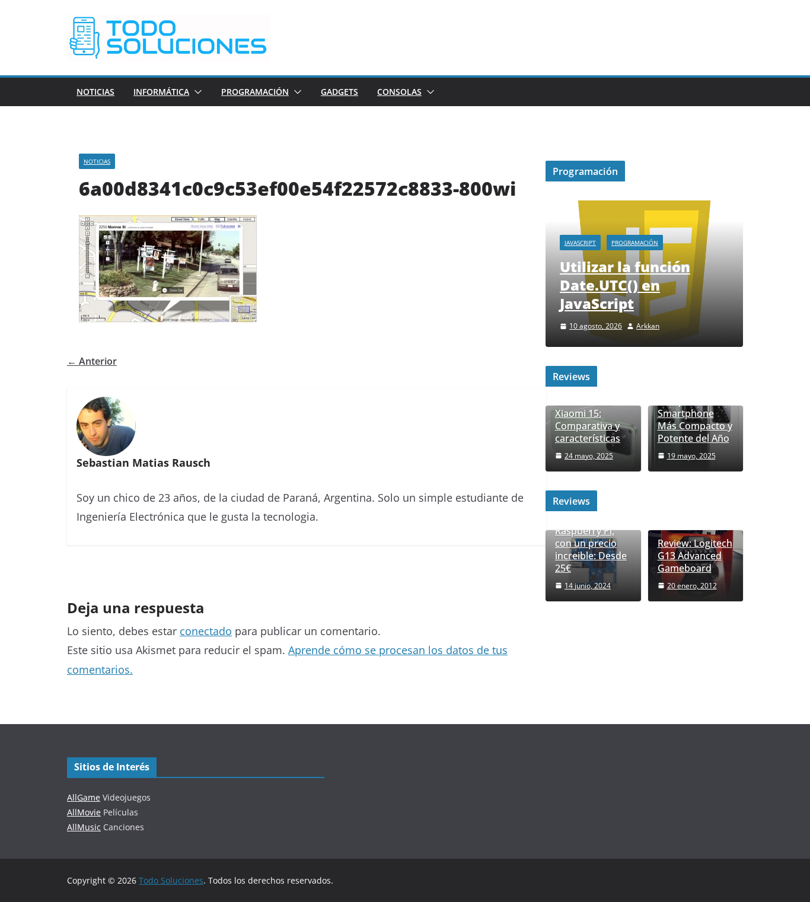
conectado (206, 631)
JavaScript (580, 242)
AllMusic (84, 827)
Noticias (95, 91)
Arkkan (647, 326)
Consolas (399, 91)
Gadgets (339, 91)
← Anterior (92, 361)
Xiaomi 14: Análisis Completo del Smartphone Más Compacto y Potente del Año (695, 408)
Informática (161, 91)
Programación (255, 91)
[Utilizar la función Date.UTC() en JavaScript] (644, 207)
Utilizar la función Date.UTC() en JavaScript (625, 285)
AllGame (83, 797)
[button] (195, 92)
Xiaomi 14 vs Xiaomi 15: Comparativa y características (587, 419)
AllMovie (84, 812)
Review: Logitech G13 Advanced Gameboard (695, 555)
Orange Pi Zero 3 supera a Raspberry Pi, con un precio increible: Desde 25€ (592, 538)
